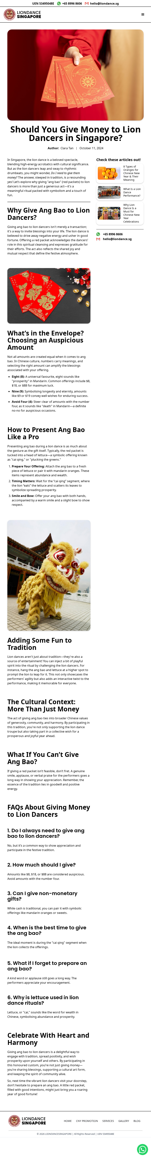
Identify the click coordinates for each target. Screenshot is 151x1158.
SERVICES (108, 1121)
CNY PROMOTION (87, 1121)
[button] (142, 14)
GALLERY (123, 1121)
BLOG (137, 1121)
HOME (68, 1121)
